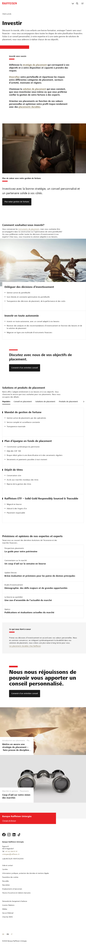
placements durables (29, 107)
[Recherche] (77, 3)
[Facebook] (4, 834)
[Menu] (82, 3)
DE (3, 934)
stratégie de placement (35, 65)
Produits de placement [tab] (68, 401)
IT (11, 934)
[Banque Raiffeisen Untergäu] (9, 3)
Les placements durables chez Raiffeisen (25, 646)
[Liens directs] (73, 3)
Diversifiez (14, 77)
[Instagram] (9, 834)
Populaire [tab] (6, 401)
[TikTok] (19, 834)
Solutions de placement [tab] (45, 401)
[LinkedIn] (14, 834)
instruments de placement (28, 229)
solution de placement (34, 89)
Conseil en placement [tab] (23, 401)
